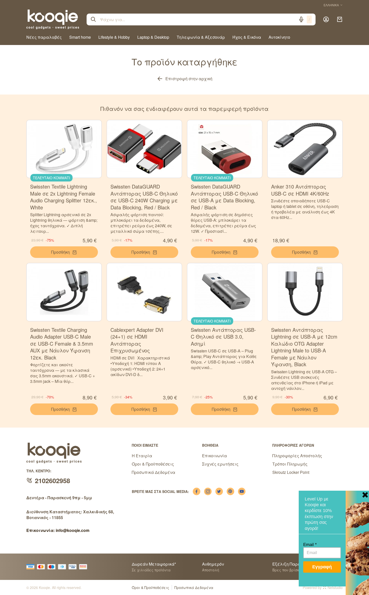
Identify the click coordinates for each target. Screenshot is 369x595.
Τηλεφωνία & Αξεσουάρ (201, 37)
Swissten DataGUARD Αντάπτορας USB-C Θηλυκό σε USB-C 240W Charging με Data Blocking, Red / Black (144, 197)
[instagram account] (208, 491)
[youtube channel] (241, 491)
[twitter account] (219, 491)
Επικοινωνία (214, 456)
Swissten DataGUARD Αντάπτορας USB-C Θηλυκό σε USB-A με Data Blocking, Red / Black (224, 197)
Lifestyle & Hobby (114, 37)
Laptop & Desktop (153, 37)
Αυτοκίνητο (279, 37)
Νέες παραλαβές (44, 37)
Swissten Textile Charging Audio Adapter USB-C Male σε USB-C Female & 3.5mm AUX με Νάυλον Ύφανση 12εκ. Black (61, 343)
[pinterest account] (230, 491)
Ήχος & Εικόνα (246, 37)
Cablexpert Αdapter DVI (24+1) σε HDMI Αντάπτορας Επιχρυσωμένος (136, 340)
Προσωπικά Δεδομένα (153, 472)
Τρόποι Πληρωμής (290, 464)
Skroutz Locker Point (290, 472)
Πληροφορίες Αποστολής (297, 456)
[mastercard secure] (84, 566)
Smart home (80, 37)
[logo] (52, 19)
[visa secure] (74, 566)
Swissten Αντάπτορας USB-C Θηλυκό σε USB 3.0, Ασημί (223, 336)
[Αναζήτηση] (93, 19)
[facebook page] (196, 491)
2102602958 (52, 480)
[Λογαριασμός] (326, 19)
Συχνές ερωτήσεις (220, 464)
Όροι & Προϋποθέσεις (153, 464)
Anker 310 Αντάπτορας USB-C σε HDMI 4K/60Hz (300, 190)
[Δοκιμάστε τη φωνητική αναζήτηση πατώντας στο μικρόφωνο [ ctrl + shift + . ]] (301, 19)
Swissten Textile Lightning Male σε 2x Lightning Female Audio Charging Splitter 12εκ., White (63, 197)
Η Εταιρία (142, 456)
